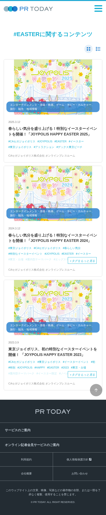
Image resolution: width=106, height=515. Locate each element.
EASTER (61, 141)
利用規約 (26, 459)
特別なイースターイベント (26, 253)
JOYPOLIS (45, 141)
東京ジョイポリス (21, 147)
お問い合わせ (79, 473)
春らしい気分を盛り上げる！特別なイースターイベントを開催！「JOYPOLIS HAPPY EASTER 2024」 (52, 238)
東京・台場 (79, 367)
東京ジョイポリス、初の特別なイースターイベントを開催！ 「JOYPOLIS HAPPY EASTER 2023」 (52, 352)
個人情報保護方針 (77, 459)
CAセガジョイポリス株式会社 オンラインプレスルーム (41, 155)
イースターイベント (76, 361)
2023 (66, 367)
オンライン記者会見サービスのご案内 (32, 445)
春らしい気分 (72, 248)
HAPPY (40, 367)
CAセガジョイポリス (22, 141)
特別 (12, 367)
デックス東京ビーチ (70, 147)
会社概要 (26, 473)
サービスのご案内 (18, 430)
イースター (77, 141)
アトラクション (44, 147)
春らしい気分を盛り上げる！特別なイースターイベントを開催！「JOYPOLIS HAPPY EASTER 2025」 (52, 131)
